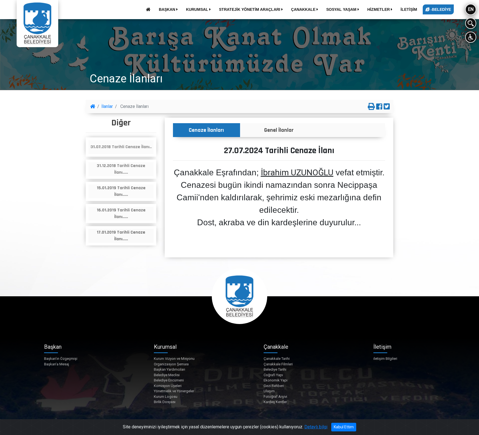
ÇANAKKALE (304, 9)
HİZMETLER (379, 9)
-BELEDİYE (440, 9)
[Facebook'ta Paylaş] (379, 107)
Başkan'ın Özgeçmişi (60, 358)
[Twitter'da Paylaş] (387, 107)
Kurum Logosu (165, 396)
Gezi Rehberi (274, 386)
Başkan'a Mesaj (56, 364)
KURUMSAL (197, 9)
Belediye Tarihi (275, 369)
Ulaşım (269, 391)
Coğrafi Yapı (273, 375)
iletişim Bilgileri (385, 358)
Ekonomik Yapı (275, 380)
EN (470, 9)
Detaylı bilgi (315, 426)
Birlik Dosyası (164, 402)
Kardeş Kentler (275, 402)
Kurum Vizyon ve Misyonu (174, 358)
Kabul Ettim (344, 427)
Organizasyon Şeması (171, 364)
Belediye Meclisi (167, 375)
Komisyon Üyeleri (168, 386)
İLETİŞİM (409, 9)
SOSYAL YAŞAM (342, 9)
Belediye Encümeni (169, 380)
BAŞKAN (167, 9)
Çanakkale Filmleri (278, 364)
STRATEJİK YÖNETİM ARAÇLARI (250, 9)
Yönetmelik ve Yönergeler (174, 391)
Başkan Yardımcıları (169, 369)
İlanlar (107, 106)
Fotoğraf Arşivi (275, 396)
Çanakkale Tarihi (277, 358)
